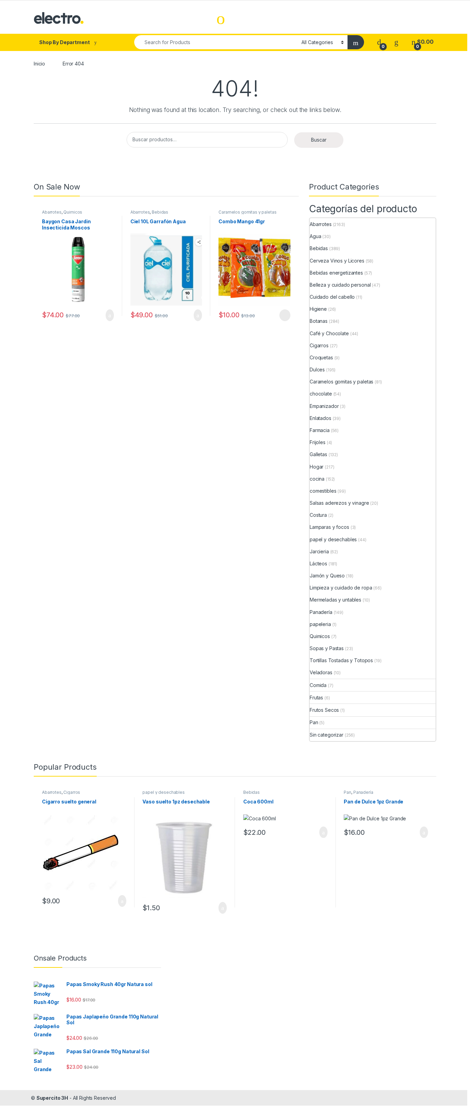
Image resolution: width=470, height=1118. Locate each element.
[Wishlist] (396, 42)
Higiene (318, 309)
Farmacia (320, 430)
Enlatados (320, 418)
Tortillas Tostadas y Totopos (341, 660)
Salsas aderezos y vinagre (339, 503)
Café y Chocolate (329, 333)
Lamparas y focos (329, 527)
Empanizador (324, 406)
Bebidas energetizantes (336, 273)
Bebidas (160, 212)
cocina (317, 479)
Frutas (316, 697)
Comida (318, 685)
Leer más (284, 315)
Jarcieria (319, 551)
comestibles (323, 491)
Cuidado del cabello (332, 297)
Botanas (319, 321)
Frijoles (317, 442)
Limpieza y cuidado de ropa (341, 588)
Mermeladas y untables (335, 600)
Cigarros (319, 345)
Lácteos (318, 563)
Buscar (319, 140)
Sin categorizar (326, 735)
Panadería (321, 612)
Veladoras (321, 672)
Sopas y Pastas (327, 648)
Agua (315, 236)
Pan (314, 722)
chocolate (321, 394)
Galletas (318, 454)
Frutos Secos (324, 710)
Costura (318, 515)
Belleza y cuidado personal (340, 285)
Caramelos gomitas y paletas (247, 212)
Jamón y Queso (327, 575)
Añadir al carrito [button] (107, 315)
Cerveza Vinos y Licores (337, 261)
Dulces (317, 369)
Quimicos (72, 212)
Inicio (39, 63)
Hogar (316, 467)
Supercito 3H (52, 1098)
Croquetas (321, 357)
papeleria (320, 624)
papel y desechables (333, 539)
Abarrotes (52, 212)
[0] (379, 42)
